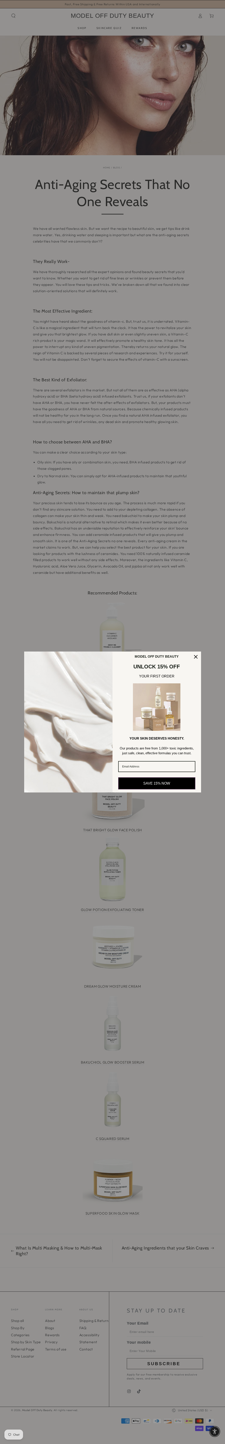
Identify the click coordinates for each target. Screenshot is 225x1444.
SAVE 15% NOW (156, 783)
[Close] (196, 657)
